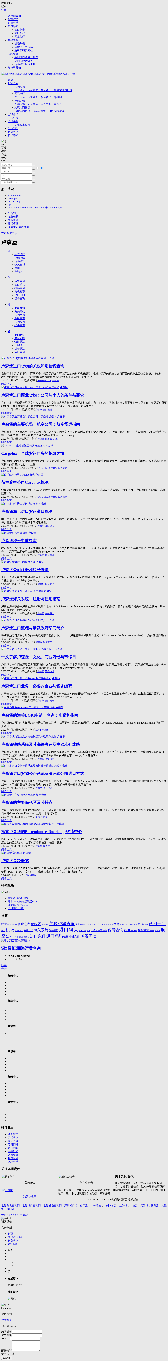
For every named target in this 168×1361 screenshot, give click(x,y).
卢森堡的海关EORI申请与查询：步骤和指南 (39, 715)
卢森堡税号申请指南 (19, 540)
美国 (152, 931)
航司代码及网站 (23, 50)
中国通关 (13, 118)
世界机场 (13, 40)
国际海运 (43, 88)
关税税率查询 (22, 124)
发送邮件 (7, 1357)
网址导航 (13, 1161)
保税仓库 (24, 924)
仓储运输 (39, 102)
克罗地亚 (45, 924)
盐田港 (84, 1205)
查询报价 (13, 1134)
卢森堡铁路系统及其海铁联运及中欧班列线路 (40, 744)
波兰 (21, 931)
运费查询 (13, 131)
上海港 (123, 1205)
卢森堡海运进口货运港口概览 (26, 511)
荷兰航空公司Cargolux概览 (25, 482)
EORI (38, 730)
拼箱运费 (13, 1158)
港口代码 (19, 33)
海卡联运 (47, 788)
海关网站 (19, 311)
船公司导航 (14, 67)
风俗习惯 (49, 671)
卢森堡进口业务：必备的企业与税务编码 (36, 686)
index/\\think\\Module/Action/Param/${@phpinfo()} (35, 207)
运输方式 (13, 83)
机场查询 (19, 288)
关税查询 (13, 53)
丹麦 (9, 924)
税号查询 (19, 298)
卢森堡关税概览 (15, 861)
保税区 (38, 817)
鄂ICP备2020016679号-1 (15, 1215)
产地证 (18, 271)
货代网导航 (14, 15)
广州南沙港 (110, 1205)
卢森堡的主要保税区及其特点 (26, 802)
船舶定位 (19, 334)
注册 (4, 9)
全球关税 (13, 121)
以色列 (14, 924)
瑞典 (88, 931)
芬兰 (16, 937)
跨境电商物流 (39, 109)
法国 (17, 931)
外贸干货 (114, 924)
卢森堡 (50, 358)
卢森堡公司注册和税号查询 (25, 570)
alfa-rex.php (14, 201)
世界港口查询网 (31, 1205)
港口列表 (19, 29)
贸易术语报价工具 (24, 64)
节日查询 (19, 352)
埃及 (108, 924)
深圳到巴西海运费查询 (21, 948)
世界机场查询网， (53, 1205)
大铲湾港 (96, 1205)
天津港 (144, 1205)
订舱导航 (13, 22)
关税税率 (19, 291)
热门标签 (13, 223)
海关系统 (49, 613)
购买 (4, 965)
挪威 (146, 924)
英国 (21, 936)
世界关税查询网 (10, 1205)
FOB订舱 (13, 19)
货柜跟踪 (19, 348)
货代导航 (13, 135)
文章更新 (13, 220)
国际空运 (39, 95)
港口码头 (19, 284)
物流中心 (47, 846)
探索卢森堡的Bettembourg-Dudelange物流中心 (41, 831)
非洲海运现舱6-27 (18, 904)
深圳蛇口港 (70, 1205)
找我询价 (6, 1320)
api (9, 204)
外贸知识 (13, 128)
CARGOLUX (43, 468)
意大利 (141, 924)
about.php (13, 198)
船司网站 (19, 308)
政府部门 (19, 295)
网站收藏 (144, 930)
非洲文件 (74, 936)
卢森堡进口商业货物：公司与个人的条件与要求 (42, 395)
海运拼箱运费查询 (18, 227)
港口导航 (13, 26)
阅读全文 (6, 383)
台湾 (97, 924)
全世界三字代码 (23, 47)
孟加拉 (122, 924)
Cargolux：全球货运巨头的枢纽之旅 (32, 453)
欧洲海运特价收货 (18, 898)
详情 (4, 968)
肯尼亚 (157, 931)
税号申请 (49, 555)
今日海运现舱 (16, 908)
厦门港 (10, 1209)
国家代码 (19, 36)
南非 (77, 924)
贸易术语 (19, 261)
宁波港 (134, 1205)
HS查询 (18, 345)
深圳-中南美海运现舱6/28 (22, 901)
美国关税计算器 (23, 60)
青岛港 (155, 1205)
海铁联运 (49, 759)
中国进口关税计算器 (26, 57)
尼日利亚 (129, 924)
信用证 (18, 268)
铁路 (65, 936)
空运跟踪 (19, 338)
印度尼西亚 (90, 924)
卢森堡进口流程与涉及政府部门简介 (32, 628)
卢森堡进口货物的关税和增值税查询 (32, 366)
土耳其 (102, 924)
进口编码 (49, 700)
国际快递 (19, 321)
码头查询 (19, 325)
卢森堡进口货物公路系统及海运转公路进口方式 (42, 773)
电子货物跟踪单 (99, 930)
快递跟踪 (19, 341)
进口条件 (47, 409)
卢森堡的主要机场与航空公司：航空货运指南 (40, 424)
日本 (3, 931)
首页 (10, 80)
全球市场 (13, 114)
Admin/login (14, 195)
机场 (47, 439)
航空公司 (54, 439)
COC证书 (19, 264)
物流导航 (19, 254)
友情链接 (13, 1151)
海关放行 (28, 930)
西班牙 (26, 937)
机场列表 (19, 43)
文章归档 (13, 216)
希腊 (135, 924)
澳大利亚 (82, 931)
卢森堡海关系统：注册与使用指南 (30, 599)
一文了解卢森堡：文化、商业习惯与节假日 (38, 657)
